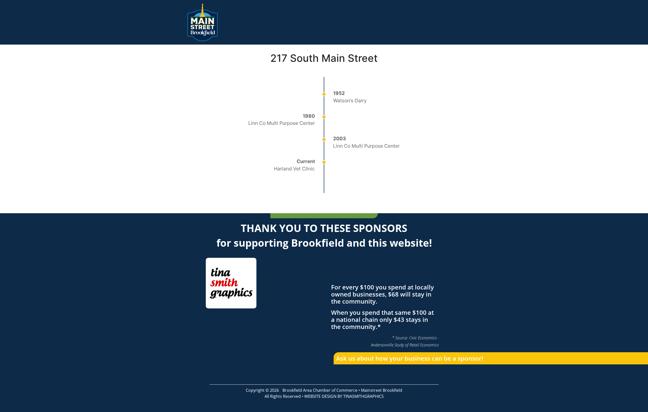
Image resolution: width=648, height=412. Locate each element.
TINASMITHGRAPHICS (363, 396)
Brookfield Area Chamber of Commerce (319, 390)
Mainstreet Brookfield (381, 390)
